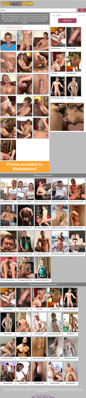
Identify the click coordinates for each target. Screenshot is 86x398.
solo (14, 27)
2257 (33, 397)
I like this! (67, 20)
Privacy (45, 397)
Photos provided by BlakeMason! (25, 166)
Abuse (51, 397)
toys (20, 27)
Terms (39, 397)
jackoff (9, 27)
